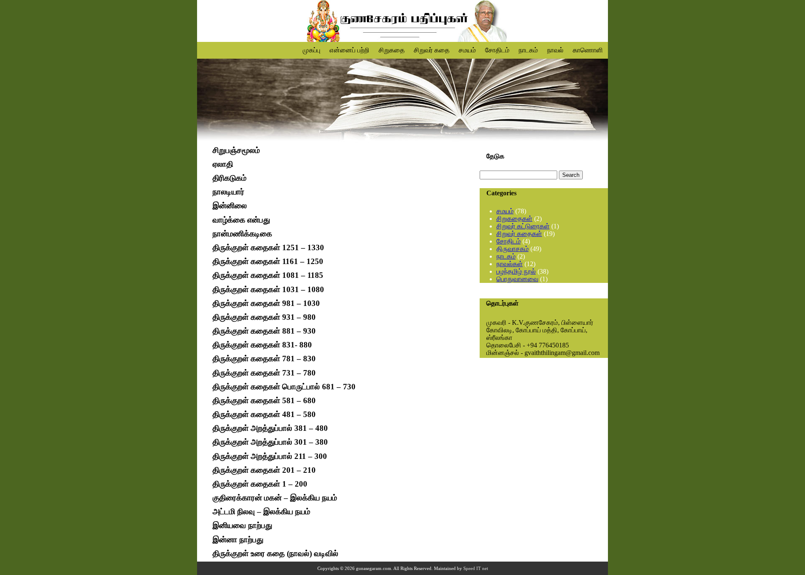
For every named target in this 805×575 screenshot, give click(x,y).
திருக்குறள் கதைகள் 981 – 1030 (266, 303)
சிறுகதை (392, 50)
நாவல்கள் (509, 263)
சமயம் (467, 50)
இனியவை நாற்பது (242, 525)
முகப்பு (311, 50)
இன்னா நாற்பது (238, 539)
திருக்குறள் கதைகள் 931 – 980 (264, 317)
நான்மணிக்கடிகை (242, 233)
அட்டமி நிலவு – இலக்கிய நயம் (261, 511)
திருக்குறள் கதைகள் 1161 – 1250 (268, 261)
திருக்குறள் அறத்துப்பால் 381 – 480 (270, 428)
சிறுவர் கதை (431, 50)
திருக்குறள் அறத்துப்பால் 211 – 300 (270, 456)
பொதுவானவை (517, 278)
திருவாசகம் (512, 248)
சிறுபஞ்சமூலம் (236, 150)
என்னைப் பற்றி (349, 50)
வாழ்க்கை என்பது (241, 219)
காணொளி (588, 50)
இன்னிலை (230, 206)
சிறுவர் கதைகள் (519, 233)
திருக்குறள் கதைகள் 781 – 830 (264, 359)
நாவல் (555, 50)
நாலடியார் (228, 192)
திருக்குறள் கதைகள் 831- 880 (262, 344)
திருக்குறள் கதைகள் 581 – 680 (264, 400)
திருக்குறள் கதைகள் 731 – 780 (264, 372)
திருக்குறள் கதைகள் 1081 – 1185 (268, 275)
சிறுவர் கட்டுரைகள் (523, 226)
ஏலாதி (223, 164)
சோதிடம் (497, 50)
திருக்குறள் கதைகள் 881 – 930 (264, 330)
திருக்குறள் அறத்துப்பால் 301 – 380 (270, 442)
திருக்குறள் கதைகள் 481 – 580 (264, 414)
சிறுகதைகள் (514, 218)
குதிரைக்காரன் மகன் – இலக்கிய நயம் (275, 497)
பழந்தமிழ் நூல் (516, 271)
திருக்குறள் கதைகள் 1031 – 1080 (268, 289)
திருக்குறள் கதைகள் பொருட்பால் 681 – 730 (284, 386)
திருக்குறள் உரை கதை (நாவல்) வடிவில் (275, 553)
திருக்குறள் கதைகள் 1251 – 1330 (268, 247)
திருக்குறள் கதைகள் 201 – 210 (264, 470)
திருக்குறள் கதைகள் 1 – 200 (260, 483)
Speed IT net (475, 568)
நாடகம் (528, 50)
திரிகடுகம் (230, 178)
